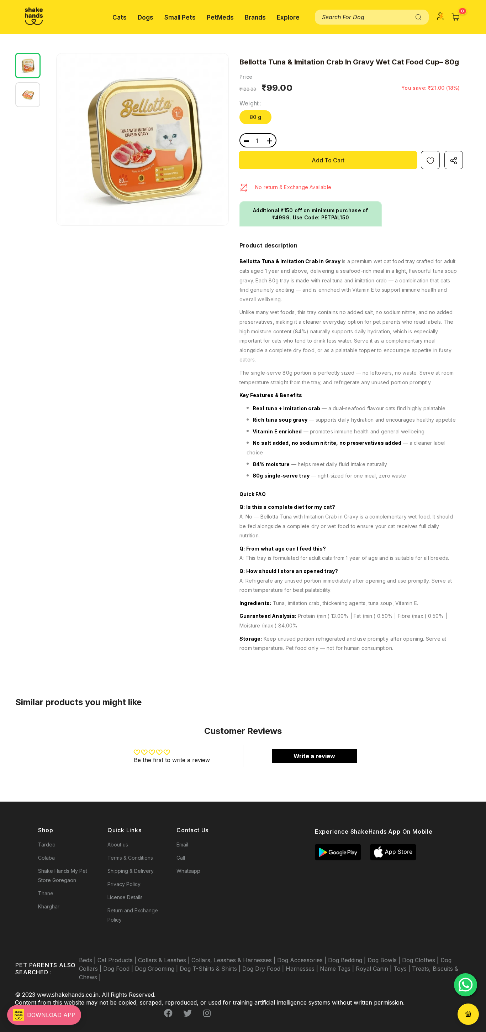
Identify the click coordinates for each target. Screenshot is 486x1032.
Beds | (88, 960)
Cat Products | (117, 960)
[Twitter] (187, 1013)
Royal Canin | (374, 968)
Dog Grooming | (157, 968)
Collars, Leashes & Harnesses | (234, 960)
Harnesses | (303, 968)
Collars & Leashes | (164, 960)
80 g (255, 117)
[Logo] (34, 16)
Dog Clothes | (421, 960)
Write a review (314, 756)
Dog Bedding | (348, 960)
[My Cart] (455, 16)
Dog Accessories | (302, 960)
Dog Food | (119, 968)
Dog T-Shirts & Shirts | (211, 968)
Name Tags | (338, 968)
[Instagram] (206, 1013)
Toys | (402, 968)
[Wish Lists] (430, 160)
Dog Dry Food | (264, 968)
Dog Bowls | (385, 960)
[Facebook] (168, 1013)
